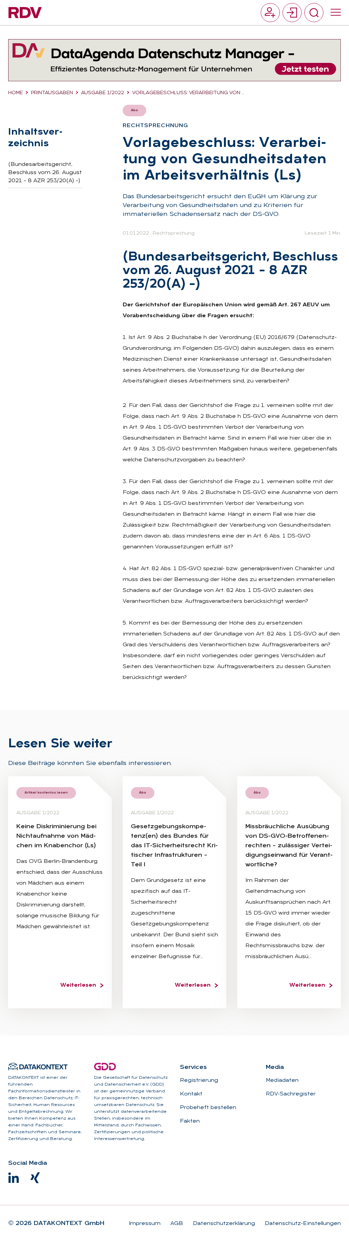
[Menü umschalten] (336, 12)
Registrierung (199, 1080)
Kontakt (191, 1094)
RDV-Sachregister (291, 1094)
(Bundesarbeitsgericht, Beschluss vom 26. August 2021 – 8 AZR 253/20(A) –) (45, 173)
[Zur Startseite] (25, 12)
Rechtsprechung (174, 233)
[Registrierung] (270, 12)
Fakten (190, 1121)
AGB (176, 1223)
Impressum (145, 1223)
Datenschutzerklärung (223, 1223)
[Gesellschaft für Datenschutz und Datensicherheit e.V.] (105, 1066)
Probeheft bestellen (208, 1107)
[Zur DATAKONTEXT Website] (37, 1066)
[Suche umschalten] (313, 12)
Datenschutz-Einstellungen (302, 1223)
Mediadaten (282, 1080)
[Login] (292, 12)
